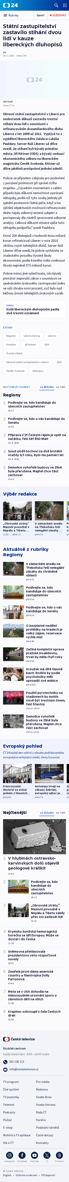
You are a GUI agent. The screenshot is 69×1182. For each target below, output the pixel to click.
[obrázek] (34, 79)
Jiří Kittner (30, 344)
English (7, 1175)
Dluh (59, 362)
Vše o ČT (8, 1143)
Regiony (11, 335)
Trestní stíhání (14, 353)
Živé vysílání (11, 1089)
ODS (46, 344)
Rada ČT (41, 1112)
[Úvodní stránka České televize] (19, 1038)
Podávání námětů (47, 1127)
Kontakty (42, 1143)
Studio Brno (44, 1097)
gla (4, 52)
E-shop (7, 1127)
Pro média (42, 1082)
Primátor (11, 344)
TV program (11, 1082)
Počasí (7, 1120)
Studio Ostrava (45, 1104)
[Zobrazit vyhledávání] (56, 5)
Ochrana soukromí (26, 1175)
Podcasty (9, 1112)
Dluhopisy (38, 371)
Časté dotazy (44, 1135)
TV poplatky (11, 1097)
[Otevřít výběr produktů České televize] (65, 5)
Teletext (8, 1104)
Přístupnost (48, 1175)
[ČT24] (10, 5)
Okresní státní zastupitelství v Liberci (27, 362)
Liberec (52, 335)
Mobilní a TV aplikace (17, 1135)
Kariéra (41, 1120)
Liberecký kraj (32, 335)
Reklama (42, 1089)
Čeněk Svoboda (15, 371)
